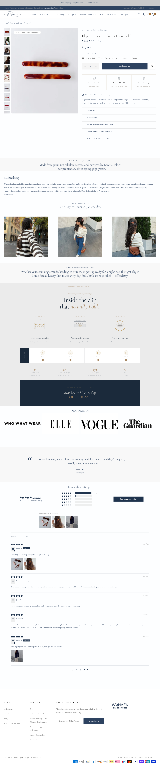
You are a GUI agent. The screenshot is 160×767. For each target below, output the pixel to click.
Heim (6, 23)
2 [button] (76, 669)
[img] (17, 544)
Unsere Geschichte (37, 735)
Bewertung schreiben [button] (128, 499)
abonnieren (94, 721)
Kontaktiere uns (36, 740)
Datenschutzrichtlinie (38, 713)
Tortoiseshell (89, 58)
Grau (126, 58)
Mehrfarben (105, 58)
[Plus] (96, 66)
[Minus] (85, 66)
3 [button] (80, 669)
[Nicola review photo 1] (17, 564)
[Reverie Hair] (12, 15)
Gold (135, 58)
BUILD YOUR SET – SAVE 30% (98, 139)
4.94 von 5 (37, 497)
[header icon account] (144, 14)
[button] (86, 40)
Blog (31, 709)
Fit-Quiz (7, 713)
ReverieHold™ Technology (27, 32)
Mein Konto (9, 709)
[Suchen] (139, 14)
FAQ (6, 718)
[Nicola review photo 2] (30, 564)
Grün (116, 58)
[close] (157, 18)
